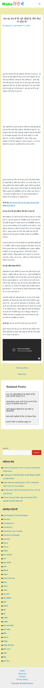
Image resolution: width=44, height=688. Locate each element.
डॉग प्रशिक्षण (7, 598)
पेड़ (4, 614)
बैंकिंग (5, 633)
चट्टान (5, 586)
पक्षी (4, 610)
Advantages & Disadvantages (15, 515)
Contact (22, 676)
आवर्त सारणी (7, 563)
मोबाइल (5, 641)
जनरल (5, 590)
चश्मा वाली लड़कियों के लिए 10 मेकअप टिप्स (21, 416)
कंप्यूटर (5, 574)
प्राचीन (5, 618)
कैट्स (5, 582)
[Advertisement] (22, 51)
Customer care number (13, 531)
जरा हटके (6, 594)
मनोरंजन (5, 637)
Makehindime (27, 683)
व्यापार (5, 653)
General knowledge (11, 535)
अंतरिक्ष (5, 551)
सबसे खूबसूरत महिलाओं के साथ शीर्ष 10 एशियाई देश (19, 410)
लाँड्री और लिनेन (8, 645)
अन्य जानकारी (7, 555)
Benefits (6, 519)
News (5, 543)
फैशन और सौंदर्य (8, 626)
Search (5, 448)
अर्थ (4, 559)
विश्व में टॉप (6, 649)
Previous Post (22, 368)
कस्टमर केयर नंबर (9, 578)
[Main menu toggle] (39, 3)
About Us (22, 674)
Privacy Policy (22, 679)
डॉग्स (4, 602)
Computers (7, 527)
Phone (6, 547)
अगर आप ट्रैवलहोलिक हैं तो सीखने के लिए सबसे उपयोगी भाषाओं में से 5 (20, 395)
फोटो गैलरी (6, 629)
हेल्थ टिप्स (6, 661)
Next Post (22, 374)
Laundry (6, 539)
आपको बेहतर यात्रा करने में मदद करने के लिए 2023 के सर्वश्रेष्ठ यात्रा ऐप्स (21, 402)
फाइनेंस (5, 622)
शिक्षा (4, 657)
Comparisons (8, 523)
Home (22, 671)
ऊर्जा (4, 566)
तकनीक (5, 606)
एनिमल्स (5, 570)
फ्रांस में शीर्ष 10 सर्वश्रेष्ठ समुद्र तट (18, 422)
